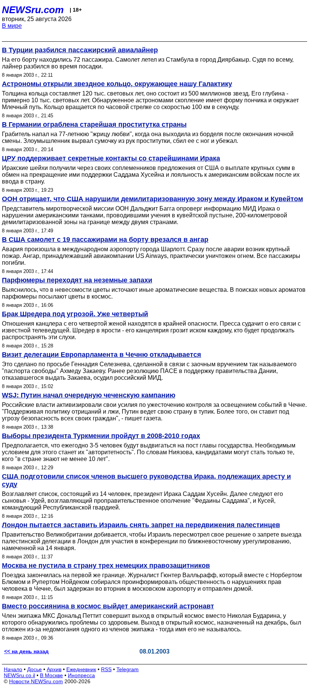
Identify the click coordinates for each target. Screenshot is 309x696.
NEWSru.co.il (19, 675)
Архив (54, 669)
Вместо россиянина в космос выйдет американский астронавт (108, 606)
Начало (13, 669)
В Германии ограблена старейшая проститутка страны (94, 124)
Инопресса (81, 675)
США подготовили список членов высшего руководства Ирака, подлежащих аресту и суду (146, 480)
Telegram (127, 669)
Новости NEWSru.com (36, 681)
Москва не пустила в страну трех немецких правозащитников (106, 565)
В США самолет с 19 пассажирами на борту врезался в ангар (105, 239)
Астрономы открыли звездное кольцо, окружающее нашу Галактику (117, 84)
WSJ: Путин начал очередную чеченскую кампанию (88, 395)
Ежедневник (81, 669)
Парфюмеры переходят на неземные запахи (77, 280)
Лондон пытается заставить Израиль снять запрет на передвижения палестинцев (141, 525)
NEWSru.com (33, 9)
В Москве (51, 675)
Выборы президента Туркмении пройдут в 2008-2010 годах (101, 436)
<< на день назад (26, 651)
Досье (34, 669)
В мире (12, 26)
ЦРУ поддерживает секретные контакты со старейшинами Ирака (111, 158)
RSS (106, 669)
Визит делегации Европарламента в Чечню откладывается (101, 354)
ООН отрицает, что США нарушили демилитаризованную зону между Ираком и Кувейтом (152, 199)
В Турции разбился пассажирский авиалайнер (80, 50)
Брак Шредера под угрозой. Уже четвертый (75, 314)
